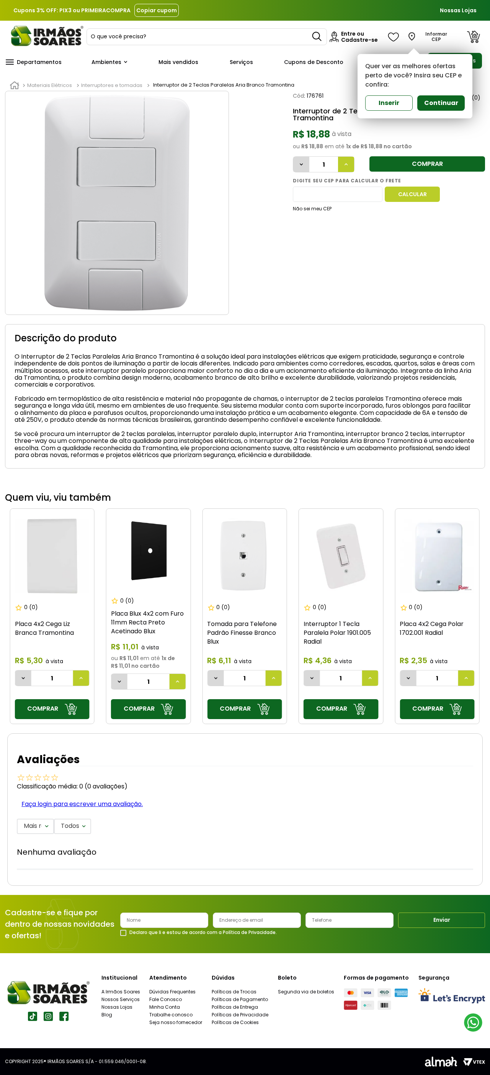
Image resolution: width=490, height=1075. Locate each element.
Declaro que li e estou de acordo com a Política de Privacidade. (203, 932)
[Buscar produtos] (317, 36)
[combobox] (207, 36)
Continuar (441, 102)
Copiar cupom (156, 10)
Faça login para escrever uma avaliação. (82, 804)
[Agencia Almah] (441, 1062)
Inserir (389, 102)
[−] (301, 164)
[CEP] (337, 194)
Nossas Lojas (458, 10)
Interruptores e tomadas (111, 85)
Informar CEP (436, 37)
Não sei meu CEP (312, 208)
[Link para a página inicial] (14, 85)
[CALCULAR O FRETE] (412, 194)
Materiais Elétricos (49, 85)
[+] (346, 164)
